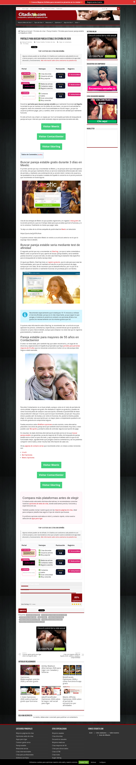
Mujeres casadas (58, 733)
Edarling (55, 251)
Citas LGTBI (56, 752)
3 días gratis (74, 221)
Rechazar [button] (93, 762)
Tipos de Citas (38, 22)
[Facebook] (104, 9)
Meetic (63, 229)
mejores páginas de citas (64, 510)
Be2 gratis (33, 429)
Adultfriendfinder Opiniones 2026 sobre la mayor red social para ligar (51, 700)
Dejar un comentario (65, 42)
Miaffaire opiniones (45, 424)
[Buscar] (118, 8)
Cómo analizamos (101, 733)
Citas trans (56, 755)
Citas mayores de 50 (59, 745)
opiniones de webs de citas (38, 504)
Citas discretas (57, 736)
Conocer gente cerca (23, 742)
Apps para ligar (21, 739)
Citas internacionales (23, 752)
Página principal (26, 31)
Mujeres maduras (58, 742)
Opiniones (58, 22)
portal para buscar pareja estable (52, 619)
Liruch (24, 452)
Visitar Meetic (51, 126)
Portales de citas (39, 31)
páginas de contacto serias (34, 446)
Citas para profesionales (24, 755)
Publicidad (59, 8)
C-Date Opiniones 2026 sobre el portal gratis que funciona (29, 699)
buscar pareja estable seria (28, 617)
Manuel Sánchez (27, 42)
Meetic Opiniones (28, 458)
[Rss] (103, 9)
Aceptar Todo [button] (84, 762)
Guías (76, 22)
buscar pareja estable (33, 615)
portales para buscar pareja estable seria (32, 622)
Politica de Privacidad (36, 8)
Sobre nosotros (114, 733)
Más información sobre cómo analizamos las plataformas (58, 60)
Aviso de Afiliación (104, 735)
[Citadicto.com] (32, 15)
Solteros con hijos (22, 758)
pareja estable (42, 617)
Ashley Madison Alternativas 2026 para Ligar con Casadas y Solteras (51, 669)
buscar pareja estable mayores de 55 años (54, 615)
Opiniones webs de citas (24, 736)
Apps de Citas (68, 22)
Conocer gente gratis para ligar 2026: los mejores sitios (31, 654)
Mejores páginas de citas (25, 733)
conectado (52, 717)
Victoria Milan (75, 74)
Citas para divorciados (60, 749)
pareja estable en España (56, 617)
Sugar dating (56, 758)
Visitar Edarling (51, 146)
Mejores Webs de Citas (24, 22)
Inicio (18, 8)
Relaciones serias (22, 749)
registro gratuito (54, 262)
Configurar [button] (102, 762)
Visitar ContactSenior (51, 136)
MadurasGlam (75, 84)
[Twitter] (106, 9)
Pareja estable (21, 745)
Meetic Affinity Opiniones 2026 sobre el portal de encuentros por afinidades (72, 701)
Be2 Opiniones (27, 455)
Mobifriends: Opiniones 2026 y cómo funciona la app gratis (72, 680)
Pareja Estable (52, 31)
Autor (91, 733)
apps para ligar (37, 518)
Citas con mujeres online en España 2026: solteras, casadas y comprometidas (70, 655)
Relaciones (49, 22)
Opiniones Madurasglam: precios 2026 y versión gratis (29, 679)
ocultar (40, 154)
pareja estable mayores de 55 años (30, 619)
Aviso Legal (25, 8)
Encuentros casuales (59, 739)
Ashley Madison (75, 94)
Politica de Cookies (49, 8)
